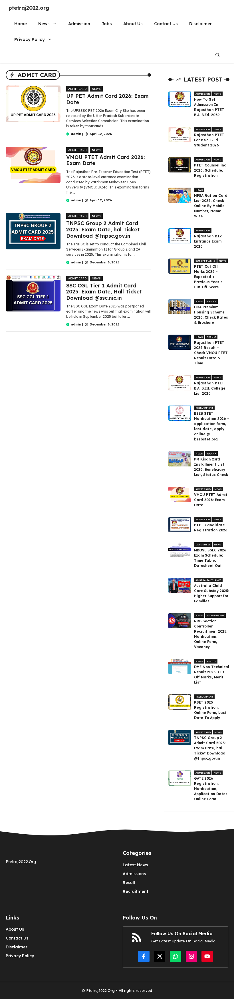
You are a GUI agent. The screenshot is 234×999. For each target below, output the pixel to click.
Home (20, 23)
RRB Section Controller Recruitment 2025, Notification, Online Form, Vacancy (210, 634)
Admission (79, 23)
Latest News (135, 864)
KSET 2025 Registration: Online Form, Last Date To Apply (210, 710)
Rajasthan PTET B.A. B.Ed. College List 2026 (209, 388)
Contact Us (166, 23)
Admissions (134, 873)
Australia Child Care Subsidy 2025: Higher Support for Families (211, 593)
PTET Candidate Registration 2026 (210, 527)
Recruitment (204, 407)
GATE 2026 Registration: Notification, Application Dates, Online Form (211, 788)
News (44, 23)
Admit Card (77, 89)
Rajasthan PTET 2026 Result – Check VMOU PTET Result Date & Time (211, 352)
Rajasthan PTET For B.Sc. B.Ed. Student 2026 (209, 140)
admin (76, 134)
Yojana (211, 301)
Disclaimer (200, 23)
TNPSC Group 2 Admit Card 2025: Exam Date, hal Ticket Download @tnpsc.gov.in (103, 229)
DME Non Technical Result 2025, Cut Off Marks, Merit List (211, 674)
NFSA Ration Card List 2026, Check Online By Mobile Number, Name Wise (210, 205)
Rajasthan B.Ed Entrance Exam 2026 (208, 241)
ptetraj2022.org (29, 8)
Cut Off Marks (205, 260)
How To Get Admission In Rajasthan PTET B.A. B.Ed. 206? (209, 107)
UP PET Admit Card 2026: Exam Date (107, 99)
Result (211, 336)
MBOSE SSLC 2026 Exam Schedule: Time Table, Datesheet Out (210, 558)
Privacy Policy (29, 39)
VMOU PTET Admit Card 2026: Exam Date (105, 160)
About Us (133, 23)
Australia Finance (208, 580)
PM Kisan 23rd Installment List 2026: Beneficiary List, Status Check (211, 467)
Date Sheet (202, 544)
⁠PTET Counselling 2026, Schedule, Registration (210, 170)
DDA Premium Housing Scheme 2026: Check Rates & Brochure (211, 315)
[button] (217, 55)
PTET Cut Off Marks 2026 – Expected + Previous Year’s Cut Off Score (208, 276)
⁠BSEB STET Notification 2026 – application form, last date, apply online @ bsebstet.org (211, 426)
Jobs (107, 23)
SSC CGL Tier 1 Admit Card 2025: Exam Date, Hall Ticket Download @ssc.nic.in (104, 291)
